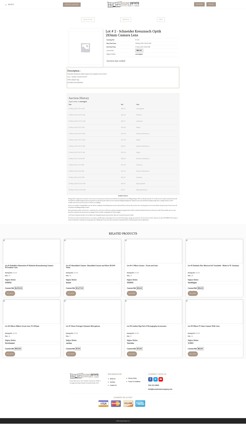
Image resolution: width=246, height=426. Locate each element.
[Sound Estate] (123, 4)
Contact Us (113, 385)
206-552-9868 (153, 385)
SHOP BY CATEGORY (72, 4)
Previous (126, 19)
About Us (113, 379)
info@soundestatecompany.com (160, 389)
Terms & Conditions (134, 381)
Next (161, 19)
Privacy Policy (132, 378)
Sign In (211, 4)
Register (199, 4)
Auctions (112, 382)
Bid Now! (10, 293)
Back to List (87, 19)
